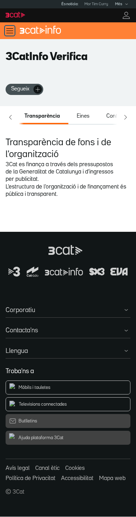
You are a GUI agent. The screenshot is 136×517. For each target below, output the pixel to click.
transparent (41, 194)
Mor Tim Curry (96, 4)
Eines (83, 116)
